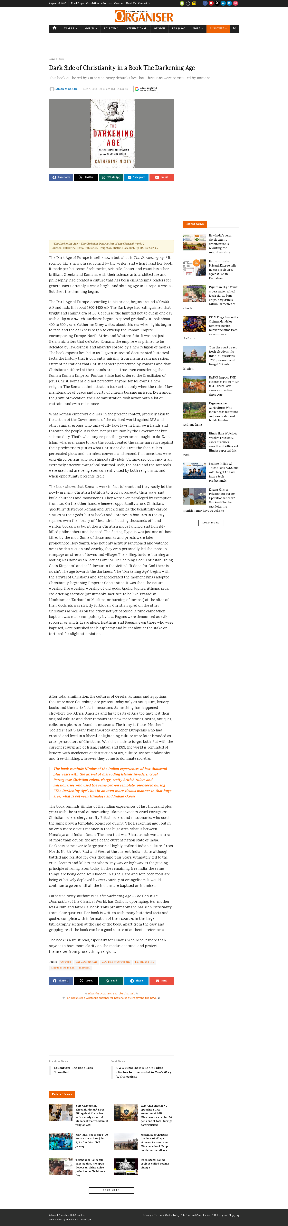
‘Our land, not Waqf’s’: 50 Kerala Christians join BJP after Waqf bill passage (91, 1141)
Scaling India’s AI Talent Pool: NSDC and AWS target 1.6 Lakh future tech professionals (224, 472)
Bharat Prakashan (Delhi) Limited (67, 1215)
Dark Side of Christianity (116, 962)
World (89, 29)
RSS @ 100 (178, 29)
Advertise (106, 3)
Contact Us (144, 3)
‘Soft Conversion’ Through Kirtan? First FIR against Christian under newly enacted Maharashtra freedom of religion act (91, 1116)
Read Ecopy (77, 3)
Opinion (159, 29)
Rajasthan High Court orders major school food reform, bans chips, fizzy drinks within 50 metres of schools (210, 298)
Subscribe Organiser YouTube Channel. (111, 994)
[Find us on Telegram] (229, 3)
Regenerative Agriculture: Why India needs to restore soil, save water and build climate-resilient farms (210, 414)
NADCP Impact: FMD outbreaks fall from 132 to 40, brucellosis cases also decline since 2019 (224, 386)
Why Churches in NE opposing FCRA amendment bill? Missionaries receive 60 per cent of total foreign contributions (156, 1116)
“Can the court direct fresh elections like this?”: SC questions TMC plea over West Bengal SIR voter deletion (210, 358)
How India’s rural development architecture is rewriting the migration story (220, 244)
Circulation (92, 3)
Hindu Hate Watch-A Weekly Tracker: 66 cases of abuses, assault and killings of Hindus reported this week (210, 444)
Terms (158, 1215)
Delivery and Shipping (226, 1215)
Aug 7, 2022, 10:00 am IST (99, 89)
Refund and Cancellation (196, 1215)
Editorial (111, 29)
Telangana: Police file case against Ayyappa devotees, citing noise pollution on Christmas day (90, 1168)
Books (61, 59)
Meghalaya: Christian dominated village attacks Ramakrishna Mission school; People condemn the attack (155, 1143)
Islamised (84, 968)
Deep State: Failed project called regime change (155, 1164)
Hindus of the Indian (63, 968)
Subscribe (217, 29)
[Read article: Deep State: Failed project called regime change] (126, 1166)
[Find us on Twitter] (217, 3)
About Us (131, 3)
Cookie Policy (172, 1215)
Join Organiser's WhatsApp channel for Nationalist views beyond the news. (111, 998)
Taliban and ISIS (144, 962)
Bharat (69, 29)
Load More (111, 1190)
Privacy (147, 1215)
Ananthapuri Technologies (78, 1219)
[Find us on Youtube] (211, 3)
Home (52, 59)
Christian (66, 962)
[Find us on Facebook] (205, 3)
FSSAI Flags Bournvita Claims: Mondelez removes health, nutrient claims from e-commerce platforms (210, 328)
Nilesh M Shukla (66, 89)
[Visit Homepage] (144, 16)
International (136, 29)
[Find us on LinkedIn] (223, 3)
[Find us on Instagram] (235, 3)
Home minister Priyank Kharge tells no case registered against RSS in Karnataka (222, 270)
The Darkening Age (86, 962)
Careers (118, 3)
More (196, 29)
